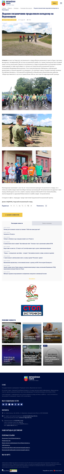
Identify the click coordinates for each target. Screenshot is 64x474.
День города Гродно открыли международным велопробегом (52, 359)
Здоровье (16, 8)
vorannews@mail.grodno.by (30, 416)
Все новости (32, 278)
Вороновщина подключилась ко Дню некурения (51, 336)
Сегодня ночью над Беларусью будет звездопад (9, 359)
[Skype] (28, 205)
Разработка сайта (48, 470)
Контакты (5, 410)
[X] (17, 205)
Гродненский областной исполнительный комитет (16, 447)
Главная (4, 8)
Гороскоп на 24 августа (9, 234)
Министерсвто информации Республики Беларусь (16, 443)
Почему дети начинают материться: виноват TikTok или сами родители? (22, 229)
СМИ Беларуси (6, 445)
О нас (4, 385)
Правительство (6, 440)
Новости (10, 8)
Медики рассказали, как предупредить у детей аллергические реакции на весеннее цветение (31, 358)
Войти (54, 3)
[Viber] (22, 205)
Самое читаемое (47, 223)
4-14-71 (22, 424)
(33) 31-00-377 (10, 425)
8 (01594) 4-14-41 (18, 420)
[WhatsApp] (25, 205)
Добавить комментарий (13, 215)
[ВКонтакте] (11, 205)
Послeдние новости (17, 223)
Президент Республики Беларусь (11, 438)
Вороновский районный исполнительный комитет (16, 450)
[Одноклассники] (14, 205)
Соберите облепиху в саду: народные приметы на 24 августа (19, 239)
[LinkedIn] (19, 205)
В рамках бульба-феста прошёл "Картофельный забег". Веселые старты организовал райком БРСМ (28, 243)
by (31, 417)
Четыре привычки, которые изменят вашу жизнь (32, 337)
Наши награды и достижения (12, 430)
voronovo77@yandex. (24, 417)
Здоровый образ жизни (26, 8)
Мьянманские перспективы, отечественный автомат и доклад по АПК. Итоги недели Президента (28, 262)
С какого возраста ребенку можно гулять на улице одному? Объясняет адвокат (23, 258)
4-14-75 (21, 422)
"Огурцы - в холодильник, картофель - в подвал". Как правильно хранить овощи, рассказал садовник (29, 253)
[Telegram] (31, 205)
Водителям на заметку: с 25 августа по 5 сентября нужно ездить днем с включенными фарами (27, 248)
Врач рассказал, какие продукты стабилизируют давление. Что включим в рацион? (11, 336)
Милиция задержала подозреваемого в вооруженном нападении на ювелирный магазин (25, 273)
